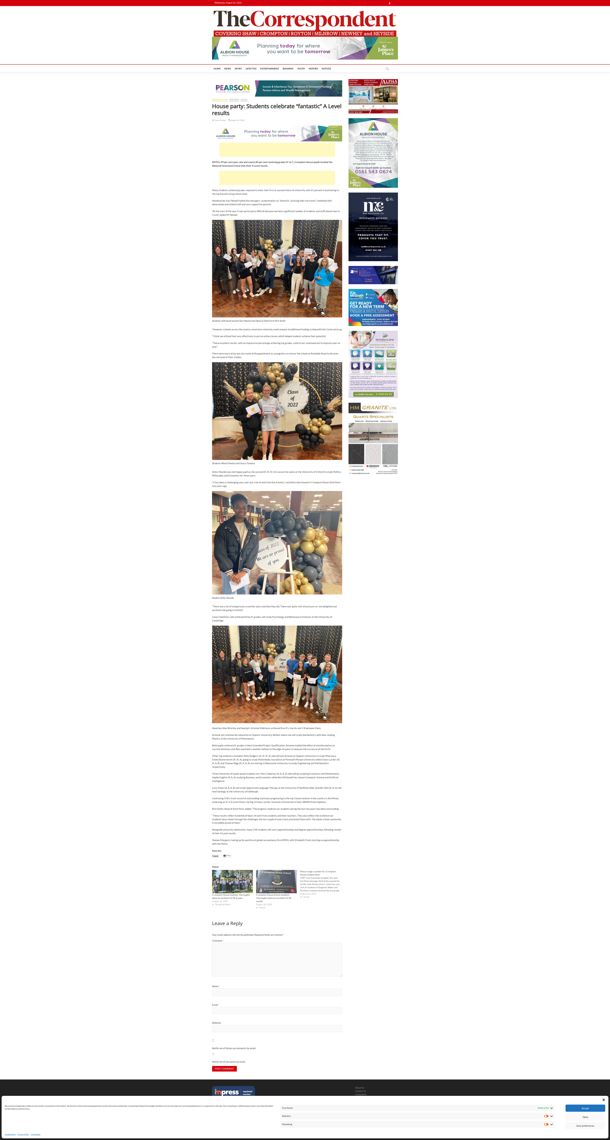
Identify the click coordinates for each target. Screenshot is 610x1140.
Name (216, 986)
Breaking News (220, 99)
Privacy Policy (23, 1134)
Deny (585, 1117)
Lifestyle (251, 68)
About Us (359, 1087)
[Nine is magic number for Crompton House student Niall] (322, 884)
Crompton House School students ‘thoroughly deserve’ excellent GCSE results (273, 897)
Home (217, 68)
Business (288, 68)
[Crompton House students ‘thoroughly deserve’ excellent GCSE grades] (232, 881)
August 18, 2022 (237, 120)
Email (215, 1004)
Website (216, 1022)
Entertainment (269, 68)
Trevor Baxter (220, 120)
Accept (585, 1108)
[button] (603, 1099)
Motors (313, 68)
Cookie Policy (10, 1134)
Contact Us (360, 1091)
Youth (301, 68)
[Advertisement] (277, 150)
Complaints (35, 1134)
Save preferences (585, 1125)
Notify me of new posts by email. (229, 1061)
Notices (326, 68)
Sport (238, 68)
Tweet (215, 855)
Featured (234, 99)
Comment (218, 940)
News (227, 68)
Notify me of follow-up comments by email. (234, 1048)
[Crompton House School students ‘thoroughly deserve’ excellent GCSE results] (276, 881)
